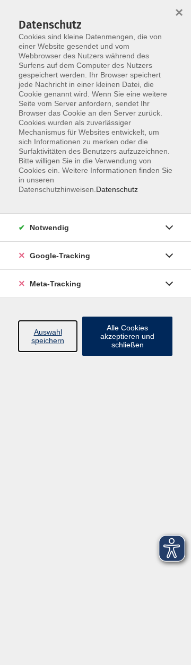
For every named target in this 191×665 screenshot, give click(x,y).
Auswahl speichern (47, 336)
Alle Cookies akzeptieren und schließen (127, 336)
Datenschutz (117, 189)
